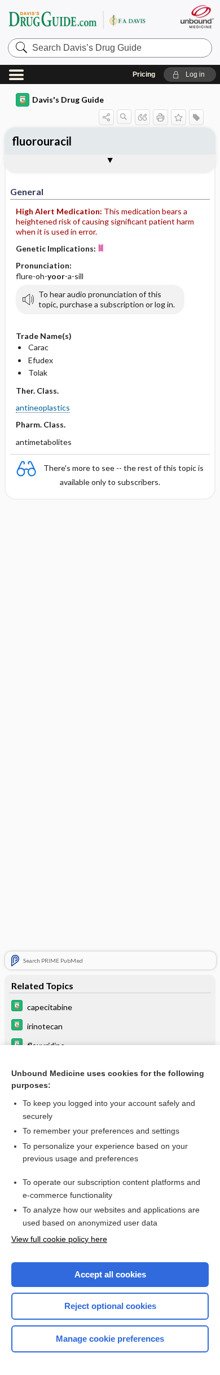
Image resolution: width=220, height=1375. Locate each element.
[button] (190, 74)
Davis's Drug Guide (68, 99)
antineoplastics (43, 407)
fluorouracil (42, 141)
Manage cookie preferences (110, 1338)
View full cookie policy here (59, 1239)
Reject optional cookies (110, 1306)
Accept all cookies (110, 1274)
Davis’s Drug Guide (77, 19)
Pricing (144, 74)
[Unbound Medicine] (196, 16)
